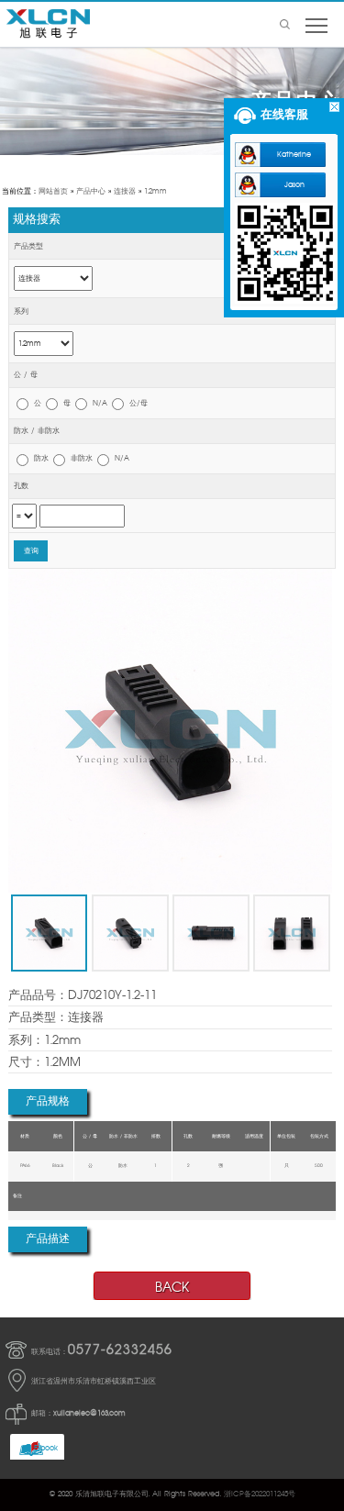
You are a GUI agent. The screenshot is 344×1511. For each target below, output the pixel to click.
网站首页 (53, 191)
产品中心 (90, 191)
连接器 (125, 191)
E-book (46, 1448)
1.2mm (155, 191)
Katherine (294, 154)
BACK (172, 1287)
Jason (294, 185)
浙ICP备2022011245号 (259, 1494)
